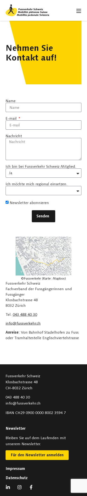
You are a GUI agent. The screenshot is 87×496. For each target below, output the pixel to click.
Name (11, 101)
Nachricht (14, 136)
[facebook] (32, 487)
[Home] (27, 10)
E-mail (12, 118)
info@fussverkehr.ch (23, 323)
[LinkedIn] (9, 487)
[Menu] (78, 10)
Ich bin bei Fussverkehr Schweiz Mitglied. (41, 166)
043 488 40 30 (25, 314)
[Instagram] (20, 487)
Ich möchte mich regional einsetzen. (36, 184)
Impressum (15, 468)
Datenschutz (17, 478)
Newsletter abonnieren (29, 202)
